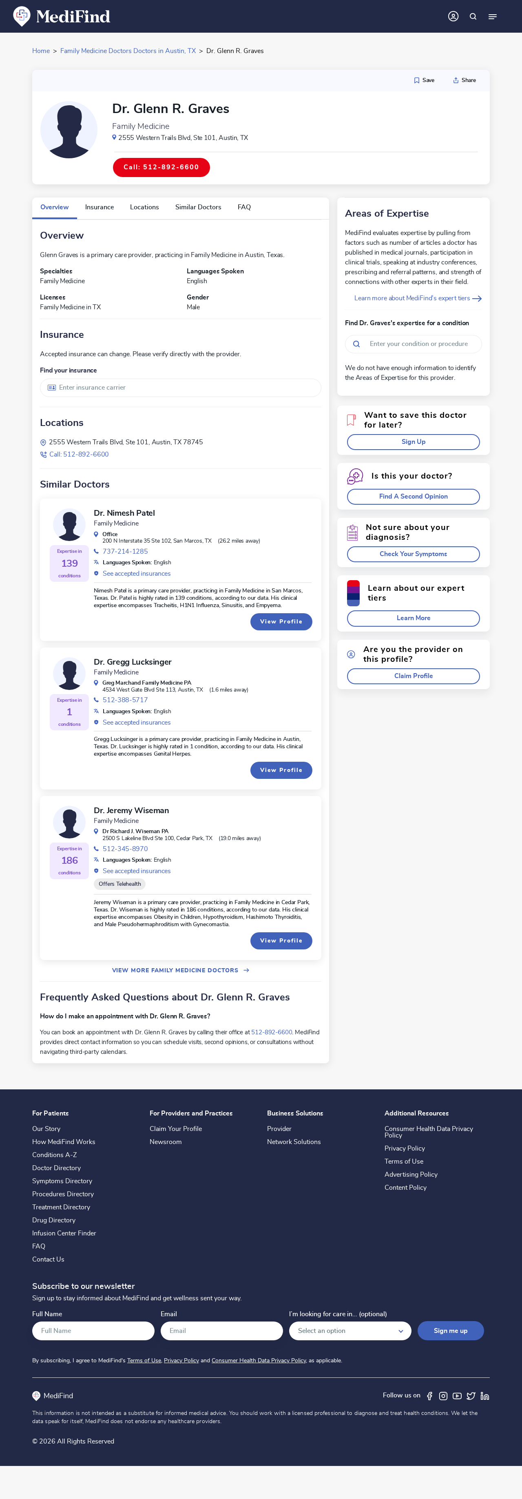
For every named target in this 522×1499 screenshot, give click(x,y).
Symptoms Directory (62, 1181)
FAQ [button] (244, 207)
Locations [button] (144, 207)
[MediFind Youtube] (457, 1395)
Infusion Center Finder (64, 1233)
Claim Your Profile (176, 1128)
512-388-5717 (125, 700)
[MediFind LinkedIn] (485, 1395)
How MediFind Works (63, 1142)
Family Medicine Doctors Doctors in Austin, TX (128, 51)
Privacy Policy (405, 1148)
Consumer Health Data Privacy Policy (429, 1132)
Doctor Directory (56, 1168)
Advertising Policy (411, 1174)
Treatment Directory (61, 1207)
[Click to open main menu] (492, 16)
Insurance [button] (99, 207)
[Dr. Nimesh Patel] (69, 524)
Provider (279, 1128)
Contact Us (48, 1259)
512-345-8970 (125, 849)
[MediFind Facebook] (429, 1395)
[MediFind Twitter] (471, 1395)
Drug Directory (53, 1220)
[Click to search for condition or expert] (473, 16)
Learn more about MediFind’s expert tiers (412, 298)
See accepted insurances (137, 573)
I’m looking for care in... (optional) (338, 1314)
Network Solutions (294, 1142)
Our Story (46, 1128)
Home (41, 51)
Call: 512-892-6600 (79, 454)
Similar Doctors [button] (198, 207)
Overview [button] (54, 207)
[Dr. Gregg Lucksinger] (69, 673)
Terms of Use (404, 1161)
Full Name (47, 1314)
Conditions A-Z (54, 1155)
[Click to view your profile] (453, 16)
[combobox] (180, 388)
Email (169, 1314)
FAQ (38, 1246)
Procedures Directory (63, 1194)
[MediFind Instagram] (443, 1395)
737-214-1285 (125, 551)
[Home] (62, 15)
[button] (413, 442)
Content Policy (406, 1187)
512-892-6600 (271, 1032)
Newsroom (166, 1142)
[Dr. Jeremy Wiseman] (69, 822)
